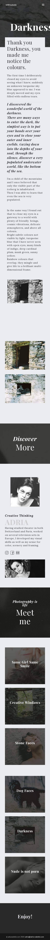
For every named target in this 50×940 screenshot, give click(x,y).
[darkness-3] (25, 402)
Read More (25, 669)
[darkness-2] (25, 369)
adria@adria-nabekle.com (34, 937)
